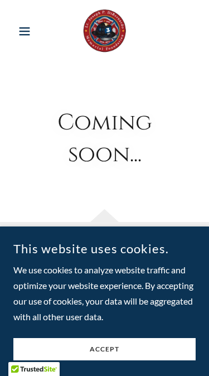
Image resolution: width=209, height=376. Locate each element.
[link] (104, 31)
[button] (27, 31)
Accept (104, 349)
